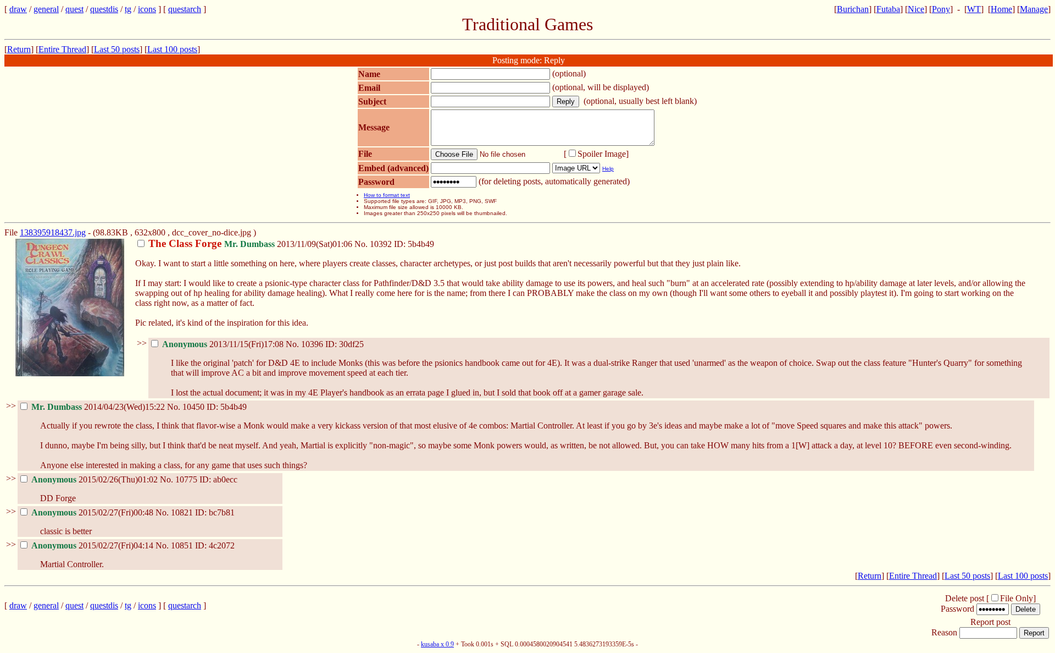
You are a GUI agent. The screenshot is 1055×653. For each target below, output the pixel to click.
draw (18, 9)
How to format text (387, 195)
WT (974, 9)
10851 (182, 545)
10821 (182, 512)
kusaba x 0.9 (437, 644)
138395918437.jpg (53, 232)
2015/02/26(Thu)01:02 (95, 479)
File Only (1016, 598)
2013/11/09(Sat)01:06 (251, 244)
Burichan (853, 9)
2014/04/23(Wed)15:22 (99, 406)
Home (1001, 9)
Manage (1034, 9)
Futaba (888, 9)
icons (147, 9)
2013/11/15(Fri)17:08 (224, 344)
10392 (381, 244)
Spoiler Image (602, 153)
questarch (184, 9)
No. (362, 244)
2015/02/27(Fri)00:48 (93, 512)
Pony (941, 9)
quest (74, 9)
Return (19, 49)
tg (128, 9)
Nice (916, 9)
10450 (193, 406)
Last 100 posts (172, 49)
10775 (186, 479)
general (46, 9)
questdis (104, 9)
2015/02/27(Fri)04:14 (93, 545)
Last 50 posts (117, 49)
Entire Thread (62, 49)
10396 (312, 344)
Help (608, 169)
